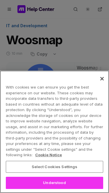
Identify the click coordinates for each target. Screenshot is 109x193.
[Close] (102, 78)
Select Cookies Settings (55, 166)
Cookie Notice (48, 154)
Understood (54, 182)
